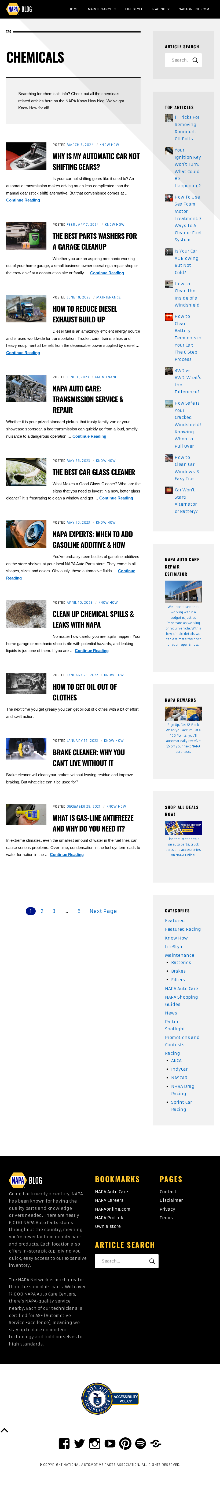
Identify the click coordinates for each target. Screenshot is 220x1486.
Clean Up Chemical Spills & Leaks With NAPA (93, 619)
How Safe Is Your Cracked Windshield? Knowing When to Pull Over (188, 425)
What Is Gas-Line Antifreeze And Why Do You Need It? (93, 823)
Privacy (167, 1209)
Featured (175, 920)
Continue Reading (23, 200)
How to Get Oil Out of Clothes (85, 692)
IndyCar (179, 1069)
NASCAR (179, 1077)
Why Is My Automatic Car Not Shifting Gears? (96, 161)
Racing (159, 9)
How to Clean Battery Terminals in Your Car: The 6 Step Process (188, 338)
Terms (166, 1217)
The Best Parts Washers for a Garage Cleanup (95, 241)
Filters (178, 979)
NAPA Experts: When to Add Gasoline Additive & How (93, 539)
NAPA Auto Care (181, 988)
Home (74, 9)
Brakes (178, 971)
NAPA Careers (109, 1200)
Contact (168, 1191)
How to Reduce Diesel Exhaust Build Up (85, 314)
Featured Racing (183, 929)
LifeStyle (134, 9)
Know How (109, 145)
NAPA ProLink (109, 1217)
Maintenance (100, 9)
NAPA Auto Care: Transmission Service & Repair (88, 399)
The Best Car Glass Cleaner (94, 471)
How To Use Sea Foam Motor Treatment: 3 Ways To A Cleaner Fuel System (188, 219)
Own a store (108, 1226)
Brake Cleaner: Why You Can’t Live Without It (89, 757)
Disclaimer (171, 1200)
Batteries (181, 962)
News (171, 1013)
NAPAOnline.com (194, 9)
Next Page (103, 911)
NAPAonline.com (112, 1209)
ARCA (176, 1060)
